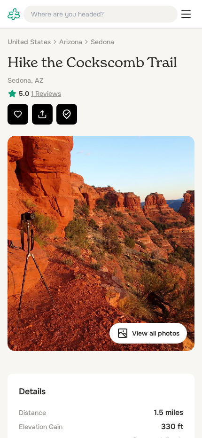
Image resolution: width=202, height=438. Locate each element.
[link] (14, 14)
